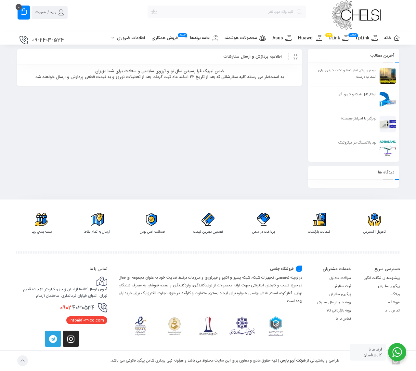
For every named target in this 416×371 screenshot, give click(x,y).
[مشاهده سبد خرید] (24, 12)
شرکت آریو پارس (293, 360)
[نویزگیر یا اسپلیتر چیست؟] (388, 124)
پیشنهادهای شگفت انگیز (382, 278)
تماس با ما (392, 311)
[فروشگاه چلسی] (356, 16)
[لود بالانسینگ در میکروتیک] (388, 148)
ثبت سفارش (342, 286)
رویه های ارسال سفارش (334, 303)
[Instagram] (71, 339)
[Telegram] (53, 339)
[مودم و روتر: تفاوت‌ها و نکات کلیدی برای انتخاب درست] (388, 76)
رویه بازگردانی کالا (339, 311)
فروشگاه (394, 303)
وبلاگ (395, 294)
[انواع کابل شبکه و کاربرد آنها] (388, 100)
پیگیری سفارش (389, 286)
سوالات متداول (340, 278)
